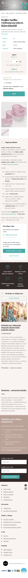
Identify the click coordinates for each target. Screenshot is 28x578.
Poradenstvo (7, 508)
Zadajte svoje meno (7, 458)
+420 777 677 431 (11, 235)
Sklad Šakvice (7, 549)
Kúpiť (14, 94)
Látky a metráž (10, 13)
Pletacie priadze (8, 492)
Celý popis (4, 34)
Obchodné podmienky (9, 525)
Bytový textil (7, 489)
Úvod (2, 13)
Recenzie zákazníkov (9, 538)
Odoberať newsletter (10, 477)
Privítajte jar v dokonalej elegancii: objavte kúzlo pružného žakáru (11, 327)
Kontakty (6, 541)
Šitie (3, 394)
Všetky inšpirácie (14, 298)
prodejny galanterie (10, 214)
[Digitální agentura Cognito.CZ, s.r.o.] (4, 570)
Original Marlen (8, 500)
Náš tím (5, 536)
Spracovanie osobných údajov (12, 527)
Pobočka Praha (7, 552)
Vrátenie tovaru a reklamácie (12, 522)
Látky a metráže (8, 494)
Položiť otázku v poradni (14, 251)
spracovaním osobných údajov (13, 450)
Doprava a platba (8, 519)
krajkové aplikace (13, 164)
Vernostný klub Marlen (10, 511)
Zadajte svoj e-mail (7, 467)
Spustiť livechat (14, 256)
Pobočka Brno (7, 555)
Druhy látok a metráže (21, 13)
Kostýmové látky (6, 333)
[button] (7, 78)
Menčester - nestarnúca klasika (13, 390)
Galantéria (6, 497)
